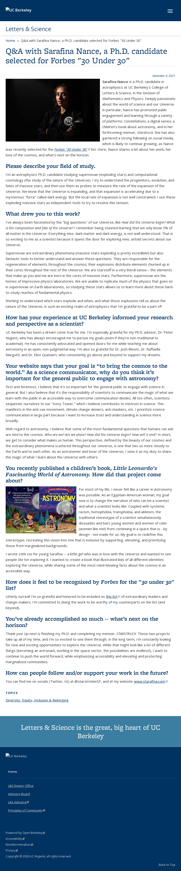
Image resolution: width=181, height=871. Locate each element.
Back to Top (167, 865)
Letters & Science (28, 29)
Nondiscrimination (19, 845)
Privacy (12, 850)
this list (113, 596)
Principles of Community (26, 810)
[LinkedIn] (19, 764)
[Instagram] (28, 764)
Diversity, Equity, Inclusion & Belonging (37, 700)
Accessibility (15, 839)
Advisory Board (19, 794)
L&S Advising (18, 802)
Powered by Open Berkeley (25, 833)
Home (10, 40)
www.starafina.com (151, 681)
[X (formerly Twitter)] (10, 764)
